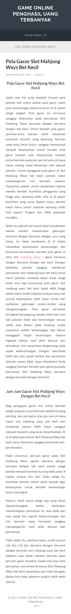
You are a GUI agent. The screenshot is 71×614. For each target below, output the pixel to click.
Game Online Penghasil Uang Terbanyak (35, 14)
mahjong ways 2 (31, 257)
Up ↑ (37, 606)
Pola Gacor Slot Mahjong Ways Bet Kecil (33, 64)
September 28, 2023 (18, 74)
